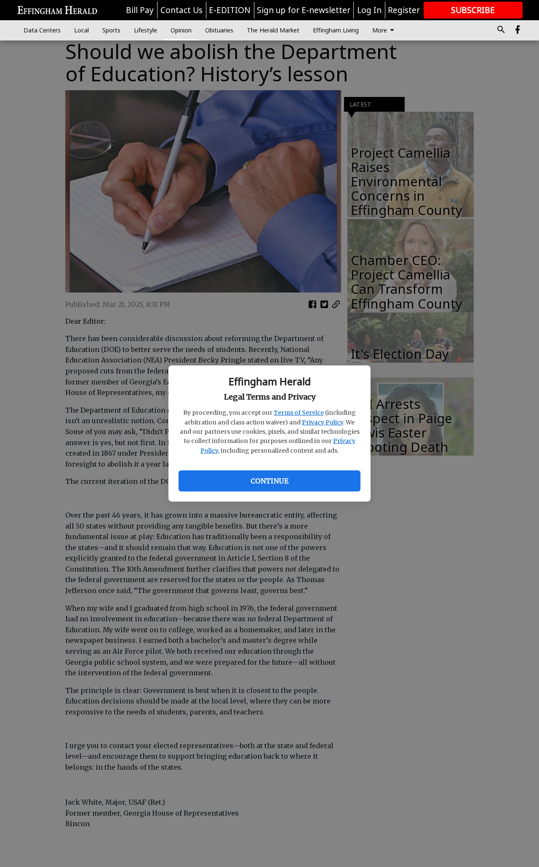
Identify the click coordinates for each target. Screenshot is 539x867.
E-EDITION (230, 10)
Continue (269, 481)
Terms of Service (299, 412)
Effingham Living (336, 30)
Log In (369, 10)
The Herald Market (273, 30)
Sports (111, 30)
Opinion (181, 30)
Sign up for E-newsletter (303, 10)
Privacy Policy (322, 422)
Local (81, 30)
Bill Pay (140, 10)
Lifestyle (145, 30)
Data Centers (42, 30)
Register (404, 10)
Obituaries (219, 30)
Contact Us (181, 10)
